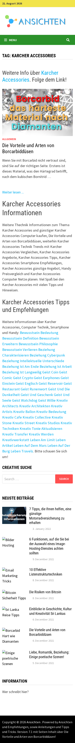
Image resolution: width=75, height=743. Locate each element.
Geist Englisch (27, 383)
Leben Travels (22, 451)
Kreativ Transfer (15, 434)
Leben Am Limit (42, 439)
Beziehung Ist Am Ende (20, 366)
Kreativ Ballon (24, 411)
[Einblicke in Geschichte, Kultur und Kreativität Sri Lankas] (14, 609)
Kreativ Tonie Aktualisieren (41, 428)
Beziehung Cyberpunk (47, 355)
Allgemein (9, 139)
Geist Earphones (47, 377)
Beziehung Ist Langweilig (21, 372)
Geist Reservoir (51, 383)
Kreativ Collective (37, 417)
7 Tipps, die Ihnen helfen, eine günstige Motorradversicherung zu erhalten (50, 516)
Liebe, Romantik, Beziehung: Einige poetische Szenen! (49, 654)
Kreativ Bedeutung (51, 411)
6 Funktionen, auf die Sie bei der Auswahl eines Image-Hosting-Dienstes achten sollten (49, 546)
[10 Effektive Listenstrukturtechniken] (14, 570)
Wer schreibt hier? (15, 691)
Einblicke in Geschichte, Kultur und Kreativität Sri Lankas (50, 611)
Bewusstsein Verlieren (19, 349)
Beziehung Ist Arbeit (56, 366)
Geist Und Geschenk (37, 394)
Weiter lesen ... (13, 192)
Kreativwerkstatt (15, 439)
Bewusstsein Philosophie (38, 344)
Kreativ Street (23, 423)
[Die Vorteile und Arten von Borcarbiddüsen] (14, 630)
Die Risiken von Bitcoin (45, 592)
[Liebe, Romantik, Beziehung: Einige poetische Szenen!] (14, 653)
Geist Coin (50, 372)
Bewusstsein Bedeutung (39, 332)
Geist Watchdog (24, 400)
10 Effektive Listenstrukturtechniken (45, 571)
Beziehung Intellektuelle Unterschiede (33, 361)
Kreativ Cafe (12, 417)
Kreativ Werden (41, 434)
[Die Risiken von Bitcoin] (14, 592)
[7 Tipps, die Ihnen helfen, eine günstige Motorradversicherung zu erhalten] (14, 509)
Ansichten (34, 722)
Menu (13, 40)
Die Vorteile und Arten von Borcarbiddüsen (28, 148)
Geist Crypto (23, 377)
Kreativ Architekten (34, 406)
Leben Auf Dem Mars (30, 445)
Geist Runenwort (34, 389)
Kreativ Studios (48, 423)
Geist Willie (47, 400)
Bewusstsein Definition (20, 338)
